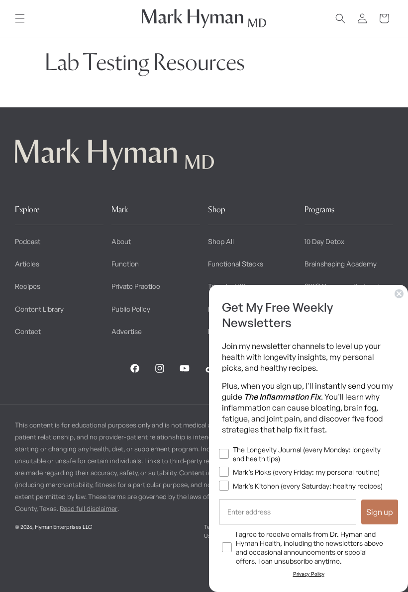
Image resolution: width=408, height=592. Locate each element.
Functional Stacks (235, 263)
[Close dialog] (399, 294)
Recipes (27, 286)
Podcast (27, 241)
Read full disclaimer (88, 508)
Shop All (221, 241)
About (121, 241)
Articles (27, 263)
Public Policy (130, 309)
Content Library (39, 309)
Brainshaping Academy (341, 263)
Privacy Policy (308, 574)
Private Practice (135, 286)
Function (125, 263)
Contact (28, 331)
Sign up (379, 512)
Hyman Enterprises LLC (63, 526)
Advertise (126, 331)
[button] (20, 18)
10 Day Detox (324, 241)
